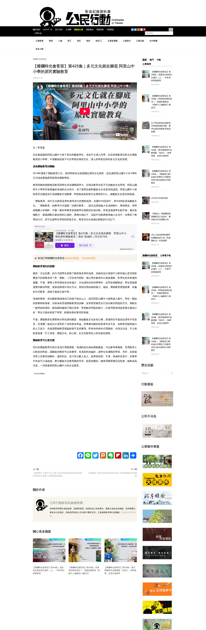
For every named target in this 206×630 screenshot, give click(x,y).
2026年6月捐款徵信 (159, 198)
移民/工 (99, 40)
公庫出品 (38, 33)
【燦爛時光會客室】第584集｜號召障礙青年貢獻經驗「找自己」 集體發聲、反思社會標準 (120, 570)
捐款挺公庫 (78, 30)
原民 (79, 40)
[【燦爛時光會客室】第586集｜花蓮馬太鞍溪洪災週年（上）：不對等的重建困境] (49, 550)
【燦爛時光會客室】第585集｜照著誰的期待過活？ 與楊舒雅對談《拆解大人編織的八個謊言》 (84, 570)
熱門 (152, 60)
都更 (88, 40)
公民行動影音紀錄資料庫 (66, 503)
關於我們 (36, 30)
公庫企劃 (140, 40)
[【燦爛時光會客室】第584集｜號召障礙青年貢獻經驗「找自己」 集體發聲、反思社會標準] (121, 550)
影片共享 (59, 30)
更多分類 (39, 49)
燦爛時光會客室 (40, 59)
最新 (145, 60)
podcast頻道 (72, 258)
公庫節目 (127, 40)
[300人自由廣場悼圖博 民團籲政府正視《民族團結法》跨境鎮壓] (146, 237)
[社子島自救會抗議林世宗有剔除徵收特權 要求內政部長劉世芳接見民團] (146, 125)
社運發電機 (112, 40)
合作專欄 (153, 40)
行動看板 (110, 30)
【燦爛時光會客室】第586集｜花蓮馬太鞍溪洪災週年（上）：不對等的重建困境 (48, 570)
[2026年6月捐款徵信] (146, 200)
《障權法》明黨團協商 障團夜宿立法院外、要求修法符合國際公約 (162, 216)
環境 (51, 40)
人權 (60, 40)
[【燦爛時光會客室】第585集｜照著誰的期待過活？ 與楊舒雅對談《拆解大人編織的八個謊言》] (85, 550)
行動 (159, 60)
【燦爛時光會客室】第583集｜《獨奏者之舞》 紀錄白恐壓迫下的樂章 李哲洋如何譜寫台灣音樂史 (161, 177)
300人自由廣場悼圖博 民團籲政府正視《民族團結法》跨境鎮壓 (161, 237)
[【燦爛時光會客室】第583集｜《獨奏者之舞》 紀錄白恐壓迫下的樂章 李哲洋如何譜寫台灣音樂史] (146, 173)
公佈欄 (68, 30)
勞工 (69, 40)
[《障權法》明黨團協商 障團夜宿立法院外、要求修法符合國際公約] (146, 216)
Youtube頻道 (88, 258)
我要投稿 (100, 30)
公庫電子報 (165, 255)
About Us (47, 30)
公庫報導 (39, 40)
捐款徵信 (89, 30)
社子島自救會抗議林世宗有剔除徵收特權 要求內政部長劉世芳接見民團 (161, 127)
